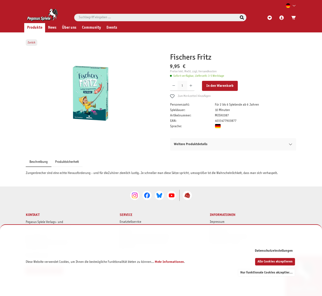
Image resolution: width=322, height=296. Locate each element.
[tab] (38, 162)
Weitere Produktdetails (190, 144)
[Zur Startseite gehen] (42, 14)
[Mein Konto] (282, 18)
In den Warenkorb (219, 86)
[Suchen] (241, 17)
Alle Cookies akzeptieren (275, 261)
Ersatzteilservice (130, 222)
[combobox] (156, 17)
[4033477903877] (91, 93)
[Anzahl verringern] (174, 86)
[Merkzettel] (270, 18)
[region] (91, 97)
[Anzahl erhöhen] (191, 86)
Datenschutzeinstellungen (274, 250)
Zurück (31, 42)
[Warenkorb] (292, 18)
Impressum (217, 222)
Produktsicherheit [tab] (67, 162)
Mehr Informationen (169, 262)
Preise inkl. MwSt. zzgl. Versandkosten (193, 71)
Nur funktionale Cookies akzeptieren (266, 272)
